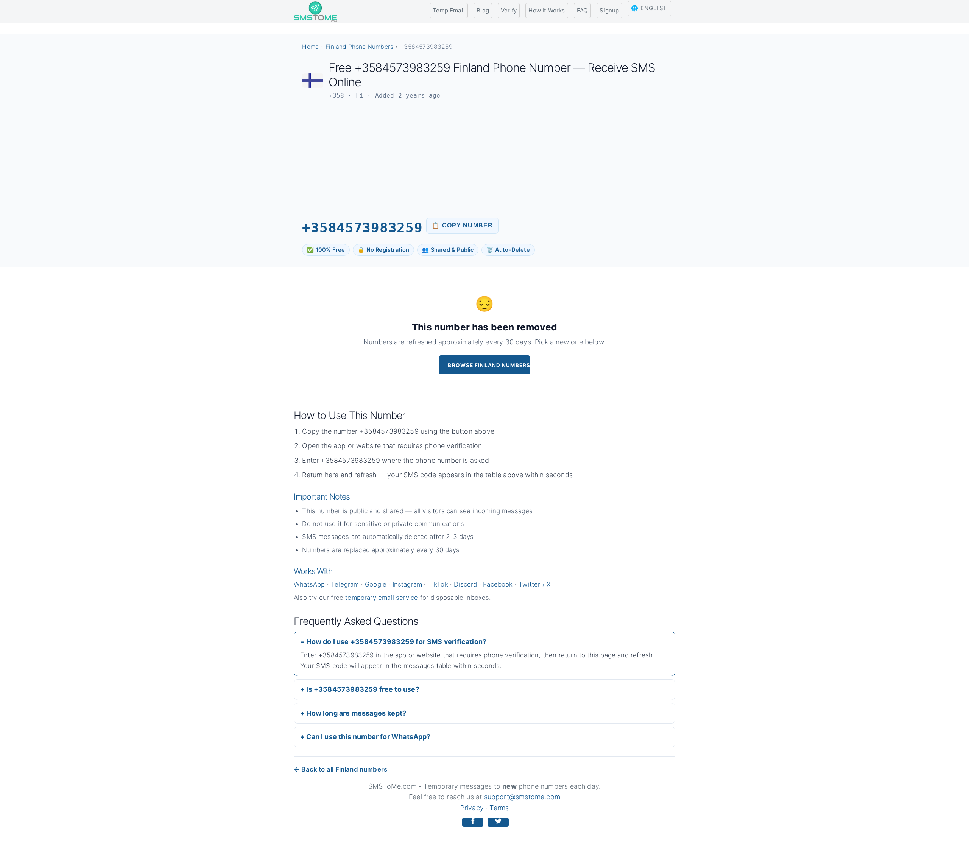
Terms (499, 808)
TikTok (438, 584)
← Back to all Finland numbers (340, 769)
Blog (483, 10)
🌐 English (649, 8)
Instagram (407, 584)
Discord (465, 584)
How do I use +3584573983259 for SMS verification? (396, 642)
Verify (509, 10)
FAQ (582, 10)
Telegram (345, 584)
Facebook (498, 584)
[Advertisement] (484, 159)
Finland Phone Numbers (359, 46)
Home (310, 46)
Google (375, 584)
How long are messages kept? (356, 713)
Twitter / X (534, 584)
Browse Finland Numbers (489, 365)
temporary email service (381, 597)
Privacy (472, 808)
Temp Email (449, 10)
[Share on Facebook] (472, 822)
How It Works (546, 10)
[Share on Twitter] (498, 822)
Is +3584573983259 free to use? (362, 689)
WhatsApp (309, 584)
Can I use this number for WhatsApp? (368, 737)
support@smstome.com (522, 797)
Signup (609, 10)
